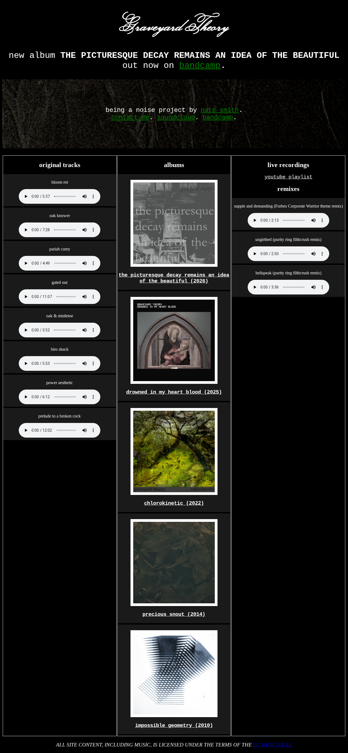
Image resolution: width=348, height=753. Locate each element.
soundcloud (176, 117)
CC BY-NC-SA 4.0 (272, 745)
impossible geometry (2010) (174, 726)
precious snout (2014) (173, 614)
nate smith (220, 110)
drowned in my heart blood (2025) (174, 392)
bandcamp (199, 66)
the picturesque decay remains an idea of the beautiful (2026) (174, 278)
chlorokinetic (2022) (174, 503)
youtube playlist (288, 177)
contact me (130, 117)
